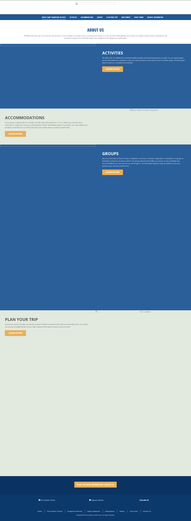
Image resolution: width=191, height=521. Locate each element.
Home (28, 17)
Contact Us (147, 511)
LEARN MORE (113, 69)
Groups (100, 17)
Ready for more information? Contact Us (95, 484)
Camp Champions (93, 511)
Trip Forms (134, 511)
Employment (125, 17)
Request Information (155, 17)
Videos (122, 511)
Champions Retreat (74, 511)
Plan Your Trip (112, 17)
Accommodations (87, 17)
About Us (33, 17)
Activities (73, 17)
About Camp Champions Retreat (54, 17)
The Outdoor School (55, 511)
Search (37, 17)
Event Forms (138, 17)
